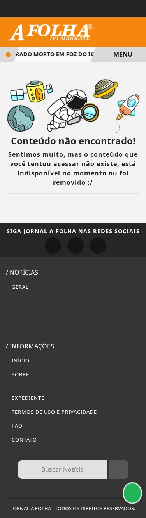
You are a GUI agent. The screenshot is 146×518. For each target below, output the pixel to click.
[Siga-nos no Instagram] (75, 245)
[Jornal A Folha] (50, 31)
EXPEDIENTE (27, 397)
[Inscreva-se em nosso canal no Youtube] (98, 245)
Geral (19, 286)
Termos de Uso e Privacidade (53, 411)
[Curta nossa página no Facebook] (53, 245)
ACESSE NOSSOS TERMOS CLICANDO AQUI (65, 487)
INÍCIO (20, 360)
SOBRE (19, 374)
